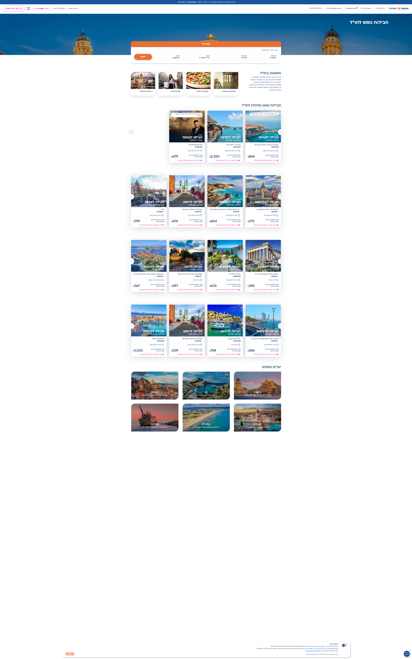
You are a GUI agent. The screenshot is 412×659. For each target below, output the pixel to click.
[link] (263, 137)
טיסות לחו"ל (366, 8)
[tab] (206, 44)
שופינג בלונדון (175, 91)
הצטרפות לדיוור (59, 8)
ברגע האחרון (351, 8)
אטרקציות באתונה (229, 91)
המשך (70, 654)
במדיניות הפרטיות (319, 648)
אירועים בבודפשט (146, 91)
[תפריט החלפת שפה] (28, 8)
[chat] (407, 654)
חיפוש (143, 57)
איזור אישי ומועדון (12, 8)
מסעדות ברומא (202, 91)
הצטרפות (181, 2)
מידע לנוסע (73, 8)
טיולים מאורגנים (316, 8)
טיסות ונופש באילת (334, 8)
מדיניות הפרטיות (320, 646)
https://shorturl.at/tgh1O (313, 651)
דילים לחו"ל (380, 8)
